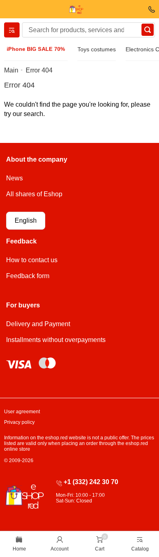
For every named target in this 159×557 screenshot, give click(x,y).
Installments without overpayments (56, 339)
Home (19, 549)
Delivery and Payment (38, 323)
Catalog (140, 549)
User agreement (22, 411)
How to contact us (31, 260)
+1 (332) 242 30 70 (91, 481)
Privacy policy (19, 422)
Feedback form (27, 275)
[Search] (147, 30)
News (14, 178)
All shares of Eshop (34, 194)
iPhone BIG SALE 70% (36, 49)
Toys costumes (96, 49)
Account (59, 549)
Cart (99, 549)
